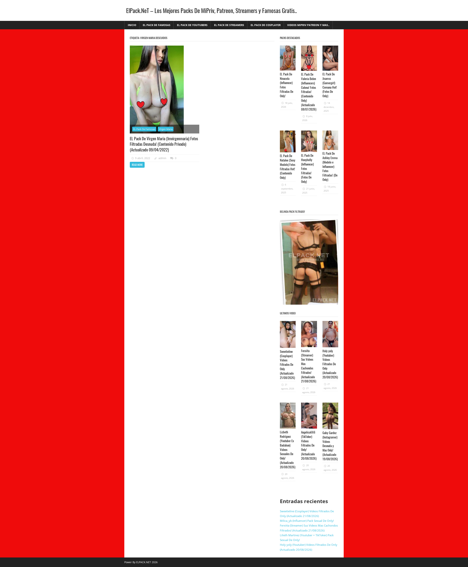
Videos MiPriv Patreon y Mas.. (308, 25)
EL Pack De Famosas (156, 25)
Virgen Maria (166, 129)
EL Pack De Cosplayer (266, 25)
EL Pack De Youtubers (192, 25)
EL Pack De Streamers (229, 25)
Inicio (132, 25)
